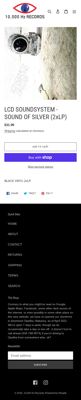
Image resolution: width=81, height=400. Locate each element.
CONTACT (15, 244)
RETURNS (15, 254)
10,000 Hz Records (34, 393)
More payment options (40, 166)
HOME (12, 223)
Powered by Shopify (55, 393)
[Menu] (74, 11)
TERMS (13, 275)
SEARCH (14, 286)
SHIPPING (15, 265)
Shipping (9, 130)
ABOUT (13, 234)
